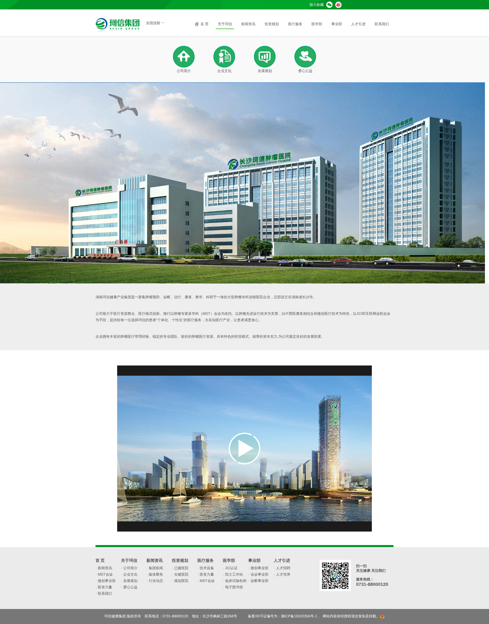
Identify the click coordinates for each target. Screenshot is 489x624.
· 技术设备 (205, 568)
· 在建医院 (180, 574)
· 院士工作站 (233, 574)
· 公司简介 (129, 568)
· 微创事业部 (106, 581)
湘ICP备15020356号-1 (299, 616)
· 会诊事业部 (258, 574)
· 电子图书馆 (233, 587)
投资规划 (272, 24)
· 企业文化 (129, 574)
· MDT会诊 (104, 574)
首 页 (204, 24)
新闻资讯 (248, 24)
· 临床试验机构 (235, 581)
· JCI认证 (230, 568)
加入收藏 (316, 5)
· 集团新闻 (154, 568)
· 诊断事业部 (258, 581)
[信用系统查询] (382, 616)
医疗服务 (295, 24)
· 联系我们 (104, 593)
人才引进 (358, 24)
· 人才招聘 (282, 568)
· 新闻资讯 (104, 568)
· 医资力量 (104, 587)
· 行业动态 (154, 581)
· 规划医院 (180, 581)
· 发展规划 (129, 581)
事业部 (336, 24)
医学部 (316, 24)
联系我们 (382, 24)
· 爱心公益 (129, 587)
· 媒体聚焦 (154, 574)
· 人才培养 (282, 574)
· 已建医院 (180, 568)
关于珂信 (225, 24)
